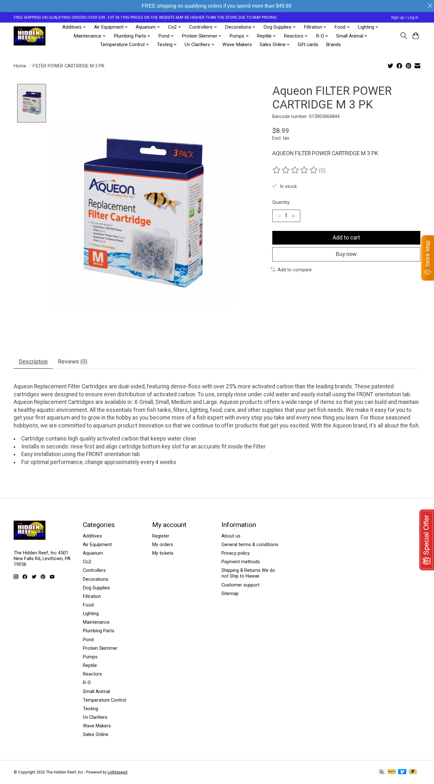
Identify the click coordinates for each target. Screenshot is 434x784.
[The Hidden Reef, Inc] (29, 35)
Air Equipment (97, 544)
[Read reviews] (295, 170)
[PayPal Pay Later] (413, 772)
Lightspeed (117, 772)
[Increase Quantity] (293, 215)
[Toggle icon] (403, 35)
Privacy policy (235, 553)
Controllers (94, 570)
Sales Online (95, 734)
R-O (87, 682)
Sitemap (230, 593)
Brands (333, 44)
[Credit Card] (381, 772)
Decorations (95, 579)
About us (231, 536)
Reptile (90, 665)
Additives (92, 536)
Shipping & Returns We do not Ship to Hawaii (248, 573)
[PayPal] (392, 772)
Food (88, 605)
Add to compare (295, 270)
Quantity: (281, 202)
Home (20, 66)
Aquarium (93, 553)
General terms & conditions (249, 544)
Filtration (92, 596)
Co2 (87, 562)
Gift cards (308, 44)
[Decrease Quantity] (279, 215)
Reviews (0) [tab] (72, 361)
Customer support (240, 585)
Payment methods (240, 562)
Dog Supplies (96, 588)
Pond (88, 639)
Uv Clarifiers (95, 717)
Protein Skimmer (100, 648)
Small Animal (96, 691)
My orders (162, 544)
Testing (90, 708)
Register (160, 536)
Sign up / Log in (404, 17)
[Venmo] (402, 772)
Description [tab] (33, 361)
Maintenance (96, 622)
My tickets (162, 553)
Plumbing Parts (98, 631)
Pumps (90, 657)
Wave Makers (237, 44)
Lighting (91, 613)
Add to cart (346, 237)
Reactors (92, 674)
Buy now (346, 254)
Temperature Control (104, 700)
